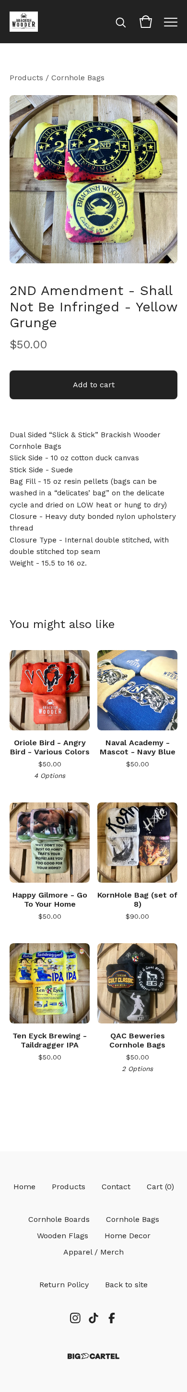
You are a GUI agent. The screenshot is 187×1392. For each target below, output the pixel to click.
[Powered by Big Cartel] (93, 1356)
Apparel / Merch (93, 1251)
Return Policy (64, 1284)
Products (26, 77)
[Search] (120, 21)
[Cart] (145, 21)
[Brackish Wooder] (24, 22)
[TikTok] (93, 1318)
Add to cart (94, 384)
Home (24, 1186)
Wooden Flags (62, 1235)
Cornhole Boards (59, 1219)
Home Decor (128, 1235)
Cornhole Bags (78, 77)
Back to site (126, 1284)
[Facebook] (112, 1318)
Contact (116, 1186)
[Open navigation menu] (170, 21)
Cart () (160, 1186)
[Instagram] (75, 1318)
